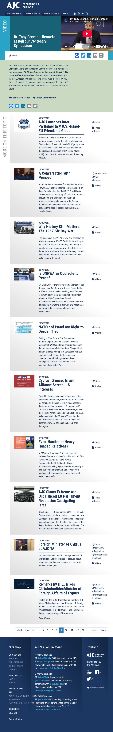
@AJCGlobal (44, 658)
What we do (32, 13)
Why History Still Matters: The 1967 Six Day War (59, 228)
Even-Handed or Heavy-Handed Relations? (57, 443)
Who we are (13, 13)
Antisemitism (100, 173)
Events (12, 679)
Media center (51, 13)
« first (19, 630)
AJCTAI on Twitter (48, 647)
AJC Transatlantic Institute (23, 5)
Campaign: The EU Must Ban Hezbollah (20, 703)
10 (66, 630)
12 (77, 630)
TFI (64, 13)
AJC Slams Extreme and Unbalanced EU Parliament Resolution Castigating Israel (59, 498)
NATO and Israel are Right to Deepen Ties (61, 329)
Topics (12, 682)
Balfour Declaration (20, 97)
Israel (14, 55)
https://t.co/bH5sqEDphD (52, 668)
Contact (13, 669)
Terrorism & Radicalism (98, 550)
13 (83, 630)
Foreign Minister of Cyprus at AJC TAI (60, 546)
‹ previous (29, 630)
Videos (98, 185)
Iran (97, 177)
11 (72, 630)
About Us (13, 659)
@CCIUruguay (46, 661)
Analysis (99, 232)
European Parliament (45, 97)
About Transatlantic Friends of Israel (20, 696)
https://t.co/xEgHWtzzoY (48, 690)
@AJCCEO (43, 677)
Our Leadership (16, 662)
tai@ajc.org (92, 661)
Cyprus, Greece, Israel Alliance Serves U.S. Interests (56, 385)
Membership (14, 699)
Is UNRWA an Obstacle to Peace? (59, 275)
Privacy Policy (15, 719)
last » (103, 630)
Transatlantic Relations (98, 556)
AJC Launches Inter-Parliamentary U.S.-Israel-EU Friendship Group (59, 126)
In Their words (16, 666)
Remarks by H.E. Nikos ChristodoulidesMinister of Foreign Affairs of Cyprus (60, 588)
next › (95, 630)
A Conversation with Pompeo (54, 175)
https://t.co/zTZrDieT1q (47, 709)
